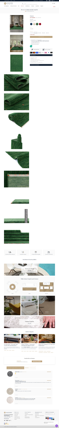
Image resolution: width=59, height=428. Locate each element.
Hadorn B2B (16, 414)
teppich (10, 350)
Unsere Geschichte (6, 0)
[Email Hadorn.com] (47, 0)
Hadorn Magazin (30, 331)
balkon (22, 351)
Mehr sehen (29, 270)
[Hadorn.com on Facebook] (48, 0)
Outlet (14, 0)
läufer (7, 350)
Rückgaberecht (37, 417)
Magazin (15, 419)
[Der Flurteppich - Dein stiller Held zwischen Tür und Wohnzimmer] (12, 338)
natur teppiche (48, 351)
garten (25, 351)
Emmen (35, 58)
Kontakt (11, 0)
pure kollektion (45, 352)
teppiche (13, 350)
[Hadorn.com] (8, 3)
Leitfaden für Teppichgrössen (29, 414)
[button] (28, 406)
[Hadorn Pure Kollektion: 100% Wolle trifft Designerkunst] (47, 338)
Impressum (16, 415)
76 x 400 (31, 28)
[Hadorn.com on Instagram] (50, 0)
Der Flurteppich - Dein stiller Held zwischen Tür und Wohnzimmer (11, 345)
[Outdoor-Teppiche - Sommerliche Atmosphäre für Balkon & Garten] (29, 338)
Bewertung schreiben (37, 361)
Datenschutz (37, 414)
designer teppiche (41, 351)
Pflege (26, 415)
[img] (27, 367)
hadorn (5, 350)
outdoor (30, 351)
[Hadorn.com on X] (54, 0)
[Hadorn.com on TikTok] (53, 0)
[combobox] (30, 3)
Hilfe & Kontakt (16, 413)
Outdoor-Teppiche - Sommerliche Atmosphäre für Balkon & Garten (28, 345)
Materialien (26, 413)
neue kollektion (41, 352)
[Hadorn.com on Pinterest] (51, 0)
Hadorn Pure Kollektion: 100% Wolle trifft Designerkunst (47, 345)
